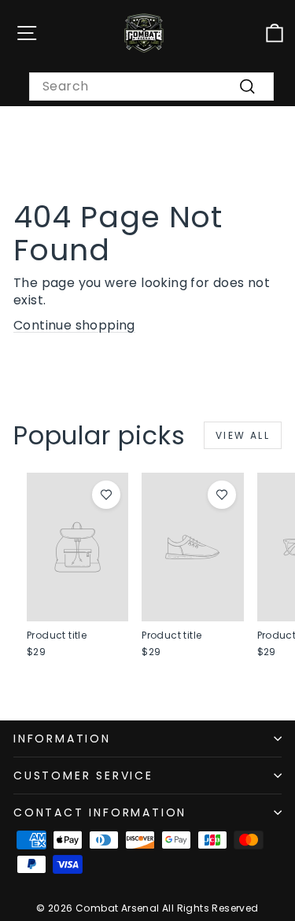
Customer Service (83, 775)
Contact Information (99, 812)
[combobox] (151, 86)
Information (62, 738)
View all (243, 435)
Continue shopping (74, 325)
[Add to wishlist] (106, 495)
